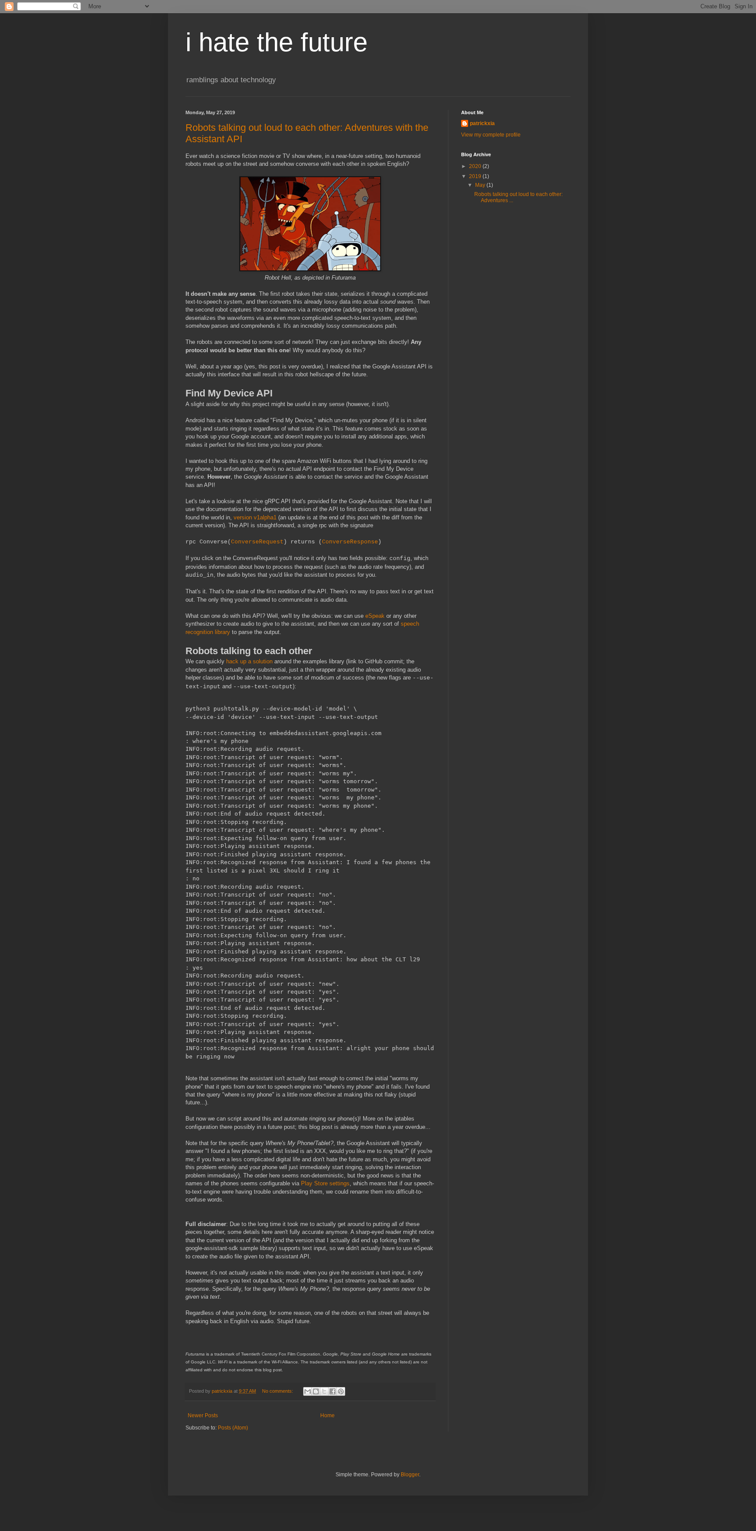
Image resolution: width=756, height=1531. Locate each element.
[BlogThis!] (316, 1391)
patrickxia (482, 123)
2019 (476, 176)
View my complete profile (491, 135)
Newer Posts (203, 1415)
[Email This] (307, 1391)
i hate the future (277, 42)
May (480, 185)
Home (327, 1415)
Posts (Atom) (233, 1428)
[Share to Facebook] (332, 1391)
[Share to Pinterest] (340, 1391)
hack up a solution (249, 661)
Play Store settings (325, 1183)
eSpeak (375, 616)
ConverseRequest (257, 542)
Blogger (410, 1474)
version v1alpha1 (255, 517)
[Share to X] (324, 1391)
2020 (476, 166)
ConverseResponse (350, 542)
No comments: (278, 1391)
